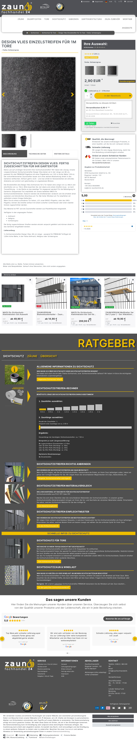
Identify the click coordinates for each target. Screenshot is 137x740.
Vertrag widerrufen (67, 674)
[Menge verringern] (91, 97)
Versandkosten (23, 323)
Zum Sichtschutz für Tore (48, 561)
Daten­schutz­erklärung (61, 731)
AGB (62, 678)
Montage (127, 19)
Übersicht (48, 356)
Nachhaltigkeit (42, 674)
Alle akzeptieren (113, 716)
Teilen (91, 123)
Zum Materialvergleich (46, 506)
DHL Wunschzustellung (15, 737)
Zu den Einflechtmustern (47, 526)
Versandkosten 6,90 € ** (98, 108)
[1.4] (74, 408)
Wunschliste (116, 123)
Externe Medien (70, 735)
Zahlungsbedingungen (68, 669)
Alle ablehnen (113, 721)
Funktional (33, 737)
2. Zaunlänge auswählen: (51, 417)
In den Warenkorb (112, 96)
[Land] (106, 1)
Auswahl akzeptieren (113, 725)
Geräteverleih (42, 669)
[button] (2, 640)
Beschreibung (10, 153)
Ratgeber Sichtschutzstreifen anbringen (53, 478)
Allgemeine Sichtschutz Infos (49, 379)
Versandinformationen (101, 163)
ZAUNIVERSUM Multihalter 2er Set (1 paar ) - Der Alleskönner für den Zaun (120, 313)
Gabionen (74, 19)
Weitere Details (61, 153)
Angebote (127, 28)
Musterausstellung (44, 671)
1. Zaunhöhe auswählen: (51, 401)
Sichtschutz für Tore (48, 33)
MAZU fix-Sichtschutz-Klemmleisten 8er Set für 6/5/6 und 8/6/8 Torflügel (83, 313)
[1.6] (82, 407)
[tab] (14, 153)
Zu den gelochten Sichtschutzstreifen (52, 587)
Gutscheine (41, 676)
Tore (46, 19)
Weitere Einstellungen (47, 737)
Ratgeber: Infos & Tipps (45, 678)
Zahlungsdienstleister (51, 735)
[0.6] (42, 409)
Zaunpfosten (34, 19)
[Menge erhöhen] (91, 94)
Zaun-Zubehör (112, 19)
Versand (64, 666)
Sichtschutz (59, 19)
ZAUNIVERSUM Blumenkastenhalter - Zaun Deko (49, 313)
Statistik (22, 735)
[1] (58, 408)
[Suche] (115, 1)
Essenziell (10, 735)
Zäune (21, 19)
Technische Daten (37, 153)
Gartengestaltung (92, 19)
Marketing (34, 735)
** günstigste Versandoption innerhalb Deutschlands (102, 127)
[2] (99, 407)
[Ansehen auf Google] (23, 646)
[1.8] (91, 407)
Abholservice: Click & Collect (47, 666)
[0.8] (50, 409)
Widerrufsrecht (66, 671)
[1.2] (66, 408)
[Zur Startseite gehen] (27, 33)
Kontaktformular (115, 679)
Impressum (65, 676)
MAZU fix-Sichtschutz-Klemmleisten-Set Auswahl (15, 313)
